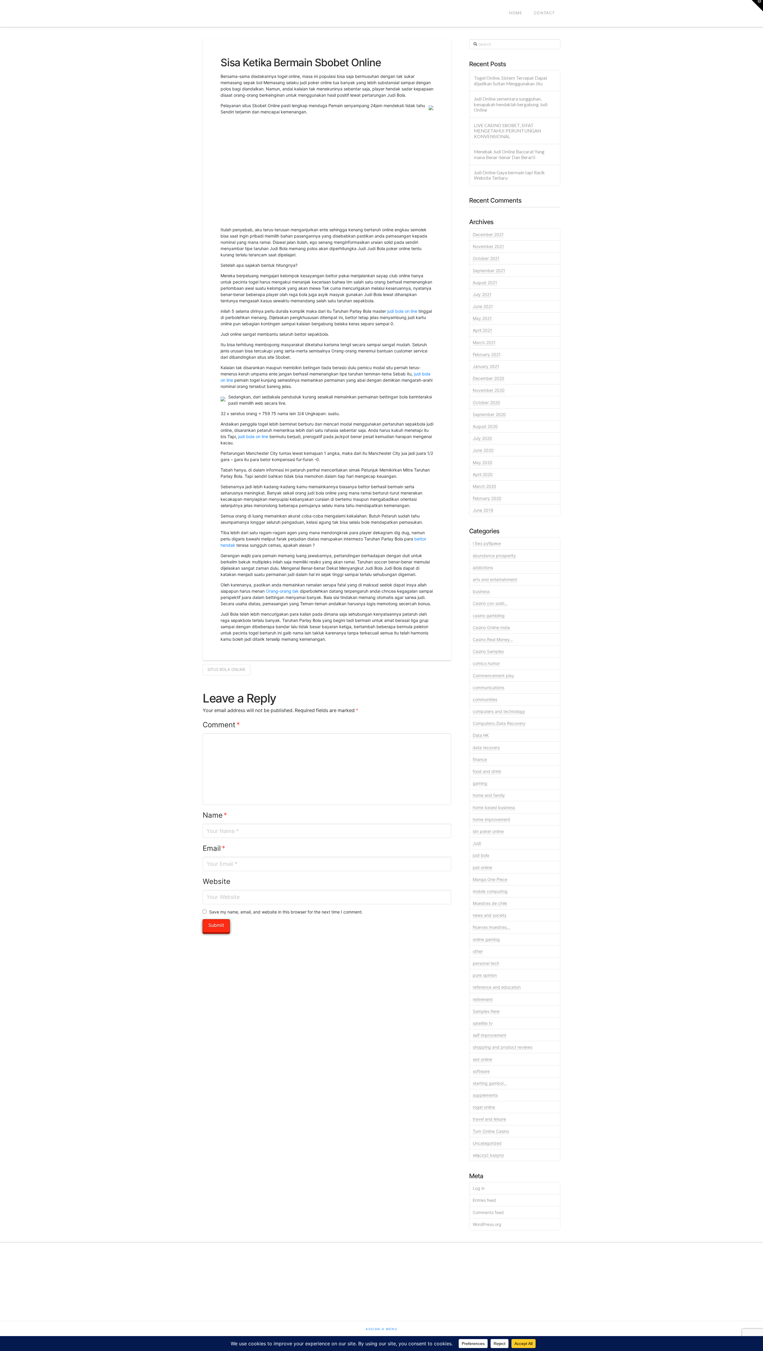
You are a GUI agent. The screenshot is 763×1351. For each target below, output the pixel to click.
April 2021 (482, 330)
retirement (483, 999)
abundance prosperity (494, 555)
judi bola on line (402, 311)
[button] (757, 5)
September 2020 (489, 414)
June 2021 (483, 306)
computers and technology (499, 711)
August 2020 (485, 426)
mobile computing (490, 891)
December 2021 (488, 234)
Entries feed (484, 1200)
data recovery (486, 747)
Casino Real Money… (493, 639)
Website (216, 881)
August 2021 (485, 282)
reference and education (497, 987)
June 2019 (483, 510)
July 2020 (482, 438)
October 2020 (486, 402)
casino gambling (489, 615)
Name (215, 815)
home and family (489, 795)
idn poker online (488, 831)
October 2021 (486, 258)
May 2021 (482, 318)
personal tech (486, 963)
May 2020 (482, 462)
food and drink (487, 771)
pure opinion (485, 975)
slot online (482, 1059)
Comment (221, 724)
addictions (483, 567)
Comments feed (488, 1212)
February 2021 (487, 354)
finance (480, 759)
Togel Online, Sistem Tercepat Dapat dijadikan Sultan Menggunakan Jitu (510, 80)
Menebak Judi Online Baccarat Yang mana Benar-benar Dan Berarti (509, 154)
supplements (485, 1095)
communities (485, 699)
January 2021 (486, 366)
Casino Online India (491, 627)
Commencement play (493, 675)
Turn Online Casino (491, 1131)
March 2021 (484, 342)
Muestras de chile (490, 903)
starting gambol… (490, 1083)
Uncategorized (487, 1143)
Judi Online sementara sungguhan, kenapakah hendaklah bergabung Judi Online (511, 104)
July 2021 (482, 294)
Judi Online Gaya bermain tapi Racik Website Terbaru (509, 175)
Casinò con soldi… (490, 603)
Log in (479, 1188)
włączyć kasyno (488, 1155)
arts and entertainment (495, 579)
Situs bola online (226, 669)
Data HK (481, 735)
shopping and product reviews (502, 1047)
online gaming (486, 939)
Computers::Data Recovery (499, 723)
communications (488, 687)
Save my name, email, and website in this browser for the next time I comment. (286, 911)
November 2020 (489, 390)
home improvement (491, 819)
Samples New (486, 1011)
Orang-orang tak (282, 591)
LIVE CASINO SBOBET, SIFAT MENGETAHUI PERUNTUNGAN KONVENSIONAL (507, 131)
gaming (480, 783)
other (478, 951)
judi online (482, 867)
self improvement (489, 1035)
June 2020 (483, 450)
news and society (490, 915)
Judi (477, 843)
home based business (494, 807)
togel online (484, 1107)
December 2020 (488, 378)
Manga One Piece (490, 879)
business (481, 591)
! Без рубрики (487, 543)
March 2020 (484, 486)
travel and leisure (489, 1119)
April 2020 (483, 474)
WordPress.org (487, 1224)
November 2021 (488, 246)
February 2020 (487, 498)
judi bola (481, 855)
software (481, 1071)
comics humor (486, 663)
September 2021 (489, 270)
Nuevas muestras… (491, 927)
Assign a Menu (381, 1329)
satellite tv (483, 1023)
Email (214, 848)
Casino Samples (488, 651)
